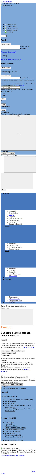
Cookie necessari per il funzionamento (13, 377)
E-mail (22, 78)
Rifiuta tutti (17, 351)
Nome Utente (24, 46)
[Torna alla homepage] (18, 155)
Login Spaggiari (19, 85)
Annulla (4, 153)
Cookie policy (9, 422)
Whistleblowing (10, 433)
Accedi (4, 36)
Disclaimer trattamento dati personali (12, 455)
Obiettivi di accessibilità (12, 431)
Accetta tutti (8, 353)
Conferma (11, 153)
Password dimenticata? (8, 52)
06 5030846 (12, 401)
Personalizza (5, 351)
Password (23, 48)
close (3, 190)
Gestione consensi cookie (13, 435)
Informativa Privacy (11, 426)
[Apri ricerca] (20, 164)
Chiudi (3, 99)
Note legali (8, 424)
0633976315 (12, 403)
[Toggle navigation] (17, 181)
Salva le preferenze (17, 384)
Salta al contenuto (6, 2)
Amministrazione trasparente (14, 437)
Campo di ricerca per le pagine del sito (13, 306)
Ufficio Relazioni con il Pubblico (15, 428)
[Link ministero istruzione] (10, 3)
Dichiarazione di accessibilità (14, 429)
